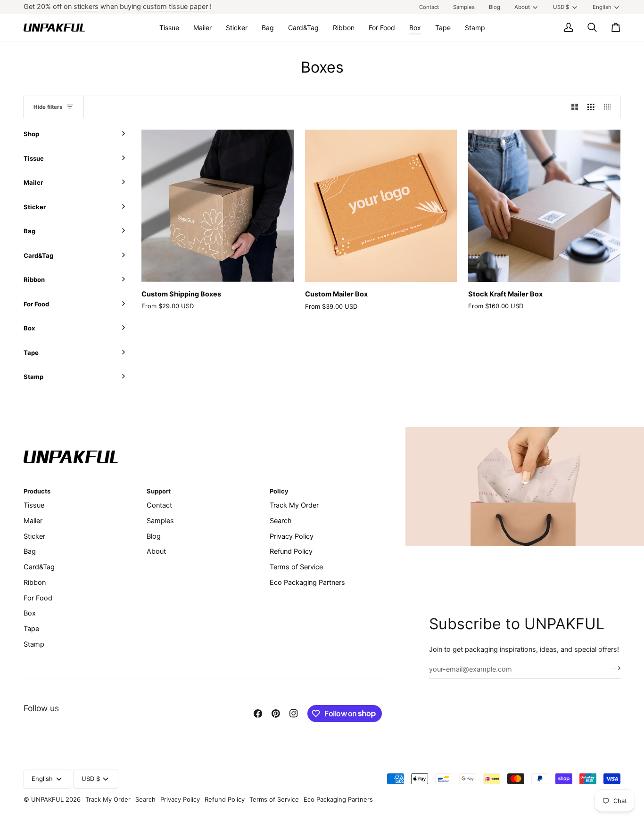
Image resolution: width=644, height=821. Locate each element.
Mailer (33, 521)
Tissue (34, 505)
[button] (169, 27)
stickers (86, 6)
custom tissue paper (175, 6)
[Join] (612, 668)
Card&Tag (39, 567)
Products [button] (37, 491)
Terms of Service (296, 567)
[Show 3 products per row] (591, 107)
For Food (38, 598)
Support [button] (159, 491)
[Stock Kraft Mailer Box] (544, 206)
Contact (159, 505)
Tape (31, 628)
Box (30, 613)
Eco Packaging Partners (307, 582)
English (602, 7)
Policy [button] (279, 491)
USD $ (561, 7)
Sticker (34, 536)
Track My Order (294, 505)
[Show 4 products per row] (609, 107)
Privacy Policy (292, 536)
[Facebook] (258, 713)
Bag (30, 551)
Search (281, 521)
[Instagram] (293, 713)
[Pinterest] (276, 713)
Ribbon (35, 582)
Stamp (34, 644)
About (522, 7)
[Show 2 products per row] (575, 107)
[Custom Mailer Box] (381, 206)
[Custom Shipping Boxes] (217, 206)
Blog (154, 536)
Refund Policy (291, 551)
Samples (160, 521)
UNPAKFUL (47, 799)
